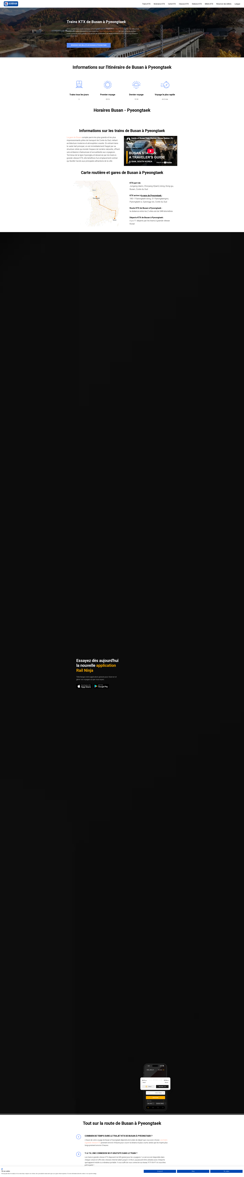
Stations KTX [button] (197, 4)
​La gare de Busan (74, 137)
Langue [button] (237, 4)
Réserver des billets (223, 4)
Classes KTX (184, 4)
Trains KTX (146, 4)
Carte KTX (172, 4)
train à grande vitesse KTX (115, 29)
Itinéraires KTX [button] (159, 4)
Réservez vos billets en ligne (108, 31)
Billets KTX (209, 4)
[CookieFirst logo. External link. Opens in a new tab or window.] (2, 1169)
